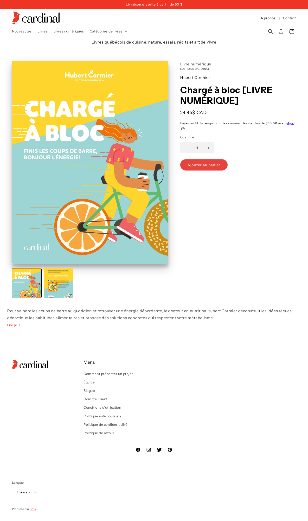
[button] (108, 31)
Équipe (89, 382)
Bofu (33, 509)
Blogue (89, 390)
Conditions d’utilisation (102, 407)
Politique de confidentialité (105, 424)
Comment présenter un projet (108, 374)
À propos (268, 18)
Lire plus (13, 325)
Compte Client (95, 399)
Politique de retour (98, 433)
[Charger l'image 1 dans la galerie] (26, 283)
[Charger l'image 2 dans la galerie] (58, 283)
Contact (289, 18)
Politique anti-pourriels (102, 416)
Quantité (187, 137)
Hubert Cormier (195, 77)
